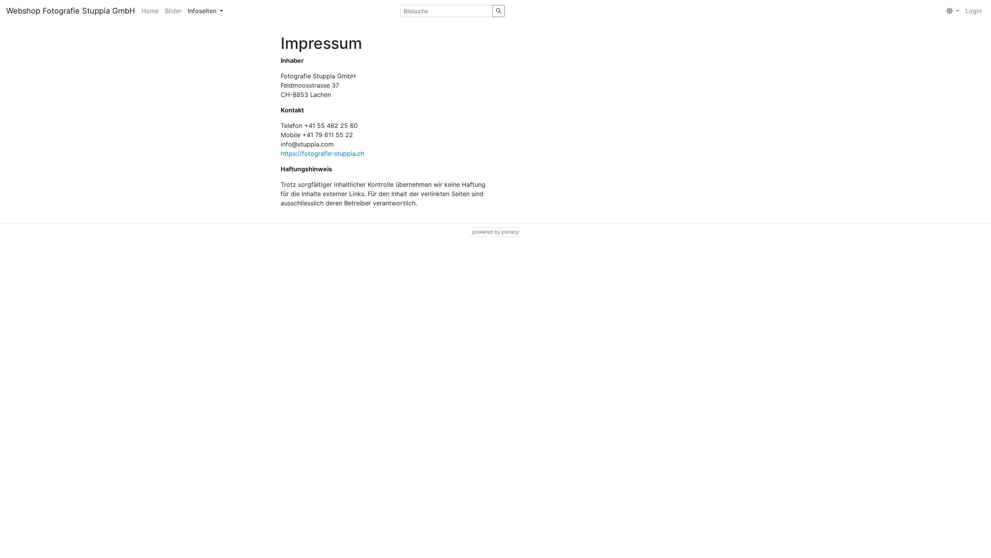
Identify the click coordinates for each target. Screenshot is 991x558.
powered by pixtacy (495, 232)
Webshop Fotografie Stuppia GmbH (70, 11)
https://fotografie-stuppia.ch (322, 153)
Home (150, 11)
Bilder (173, 11)
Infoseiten (203, 11)
